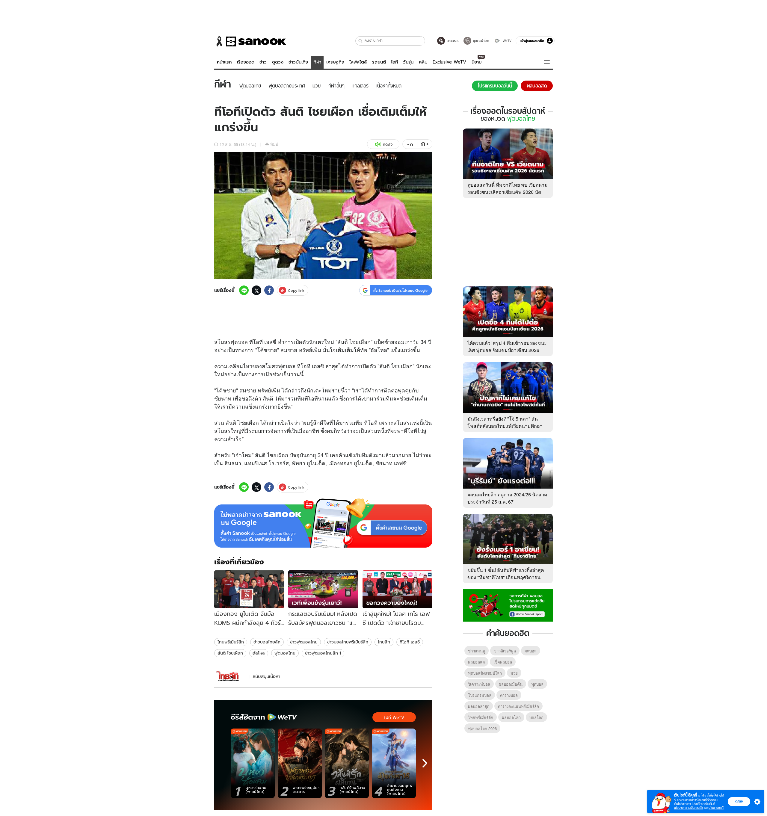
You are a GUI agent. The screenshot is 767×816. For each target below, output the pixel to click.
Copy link (296, 290)
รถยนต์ (379, 62)
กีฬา (317, 62)
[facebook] (269, 290)
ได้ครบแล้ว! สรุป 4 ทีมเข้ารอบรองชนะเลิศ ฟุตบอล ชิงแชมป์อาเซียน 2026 (507, 346)
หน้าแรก (224, 62)
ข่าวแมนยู (476, 651)
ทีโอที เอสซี (410, 642)
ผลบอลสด (476, 662)
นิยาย (476, 62)
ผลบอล (531, 651)
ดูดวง (277, 62)
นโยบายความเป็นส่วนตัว (688, 807)
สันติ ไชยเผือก (230, 653)
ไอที (394, 62)
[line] (244, 290)
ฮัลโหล (259, 653)
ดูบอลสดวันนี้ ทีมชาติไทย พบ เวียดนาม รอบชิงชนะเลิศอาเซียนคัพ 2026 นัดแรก (507, 192)
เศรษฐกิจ (335, 62)
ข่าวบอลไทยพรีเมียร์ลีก (347, 642)
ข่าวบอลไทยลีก (266, 642)
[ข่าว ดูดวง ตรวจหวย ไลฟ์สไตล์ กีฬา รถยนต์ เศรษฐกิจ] (250, 41)
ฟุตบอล (239, 341)
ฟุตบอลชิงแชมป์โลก (485, 673)
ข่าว (263, 62)
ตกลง (739, 801)
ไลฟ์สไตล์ (358, 62)
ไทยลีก (384, 642)
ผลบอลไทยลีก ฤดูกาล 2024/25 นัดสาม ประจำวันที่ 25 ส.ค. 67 (507, 498)
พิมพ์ (274, 144)
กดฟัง (387, 144)
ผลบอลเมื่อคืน (511, 684)
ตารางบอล (509, 695)
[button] (360, 40)
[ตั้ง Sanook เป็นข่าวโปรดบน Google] (323, 523)
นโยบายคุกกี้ (716, 807)
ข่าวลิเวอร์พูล (505, 651)
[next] (424, 763)
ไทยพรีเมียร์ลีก (231, 642)
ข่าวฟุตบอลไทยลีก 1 (323, 653)
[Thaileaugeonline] (231, 676)
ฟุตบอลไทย (284, 653)
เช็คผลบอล (502, 662)
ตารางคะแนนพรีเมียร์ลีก (518, 706)
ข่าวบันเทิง (298, 62)
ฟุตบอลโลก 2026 (482, 728)
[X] (256, 290)
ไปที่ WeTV (394, 717)
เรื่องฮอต (245, 62)
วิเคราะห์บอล (479, 684)
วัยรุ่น (408, 62)
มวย (514, 673)
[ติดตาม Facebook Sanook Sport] (508, 605)
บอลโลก (536, 717)
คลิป (423, 62)
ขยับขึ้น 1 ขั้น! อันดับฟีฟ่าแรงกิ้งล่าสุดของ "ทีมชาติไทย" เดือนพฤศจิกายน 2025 (505, 577)
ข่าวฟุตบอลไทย (304, 642)
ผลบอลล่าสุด (478, 706)
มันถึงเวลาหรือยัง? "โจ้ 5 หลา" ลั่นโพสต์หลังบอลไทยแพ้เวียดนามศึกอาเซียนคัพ (505, 425)
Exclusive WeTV (449, 62)
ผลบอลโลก (511, 717)
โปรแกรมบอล (479, 695)
